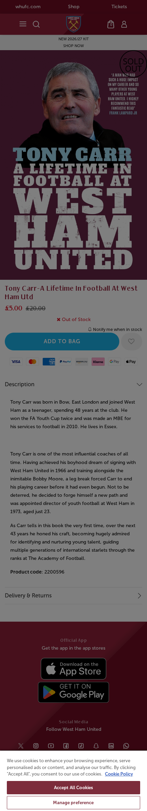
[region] (73, 780)
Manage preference (73, 802)
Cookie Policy (119, 774)
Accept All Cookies (73, 787)
